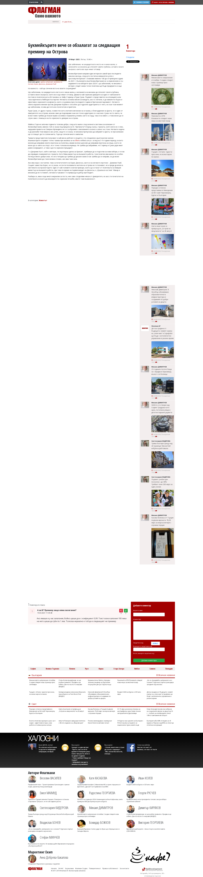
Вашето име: (138, 610)
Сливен (152, 668)
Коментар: (137, 619)
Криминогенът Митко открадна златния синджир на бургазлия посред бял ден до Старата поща (99, 682)
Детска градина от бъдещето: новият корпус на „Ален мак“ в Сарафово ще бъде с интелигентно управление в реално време (162, 333)
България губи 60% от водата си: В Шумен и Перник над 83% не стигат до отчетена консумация (160, 723)
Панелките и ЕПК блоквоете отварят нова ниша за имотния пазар (161, 118)
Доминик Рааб (51, 84)
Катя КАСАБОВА (98, 778)
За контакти (124, 868)
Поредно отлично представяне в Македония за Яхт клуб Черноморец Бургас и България (162, 191)
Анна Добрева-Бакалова (54, 857)
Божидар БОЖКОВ (99, 822)
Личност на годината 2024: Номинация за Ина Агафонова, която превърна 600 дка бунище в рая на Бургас (100, 800)
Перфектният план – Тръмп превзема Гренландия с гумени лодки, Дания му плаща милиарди (48, 786)
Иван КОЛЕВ (145, 778)
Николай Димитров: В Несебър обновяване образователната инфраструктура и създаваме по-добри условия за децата (160, 295)
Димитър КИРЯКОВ (149, 807)
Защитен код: (138, 643)
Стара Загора (118, 668)
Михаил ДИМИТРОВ (101, 807)
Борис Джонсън (39, 84)
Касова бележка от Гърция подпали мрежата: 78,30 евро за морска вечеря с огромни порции (162, 521)
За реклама (69, 868)
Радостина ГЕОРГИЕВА (102, 792)
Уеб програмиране (154, 873)
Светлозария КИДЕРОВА (54, 807)
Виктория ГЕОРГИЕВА (150, 822)
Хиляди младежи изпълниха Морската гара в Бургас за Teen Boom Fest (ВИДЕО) (72, 694)
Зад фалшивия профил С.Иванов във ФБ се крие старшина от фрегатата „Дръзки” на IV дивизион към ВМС (99, 786)
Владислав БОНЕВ (50, 822)
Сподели (130, 57)
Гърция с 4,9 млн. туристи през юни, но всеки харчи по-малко (161, 154)
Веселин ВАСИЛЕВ (50, 778)
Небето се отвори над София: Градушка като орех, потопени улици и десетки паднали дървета (161, 409)
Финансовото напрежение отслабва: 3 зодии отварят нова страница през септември (162, 81)
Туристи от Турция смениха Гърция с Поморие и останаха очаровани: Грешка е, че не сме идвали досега (48, 800)
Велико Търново (52, 668)
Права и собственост (110, 868)
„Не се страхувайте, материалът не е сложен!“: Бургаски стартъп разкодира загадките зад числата (160, 682)
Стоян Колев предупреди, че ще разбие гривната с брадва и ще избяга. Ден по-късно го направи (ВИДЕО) (70, 683)
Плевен (72, 668)
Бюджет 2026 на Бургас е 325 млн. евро (129, 693)
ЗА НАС (60, 868)
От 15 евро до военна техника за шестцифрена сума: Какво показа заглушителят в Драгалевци (129, 711)
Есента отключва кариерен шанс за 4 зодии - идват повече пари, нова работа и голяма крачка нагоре (42, 723)
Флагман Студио (81, 868)
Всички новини (166, 675)
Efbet (77, 140)
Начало (54, 868)
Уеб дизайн (143, 873)
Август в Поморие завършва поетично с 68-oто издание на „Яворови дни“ (72, 722)
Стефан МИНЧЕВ (50, 837)
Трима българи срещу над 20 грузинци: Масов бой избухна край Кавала (161, 445)
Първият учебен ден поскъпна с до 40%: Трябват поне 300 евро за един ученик (161, 483)
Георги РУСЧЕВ (147, 792)
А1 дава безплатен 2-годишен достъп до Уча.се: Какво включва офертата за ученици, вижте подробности (99, 22)
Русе (87, 668)
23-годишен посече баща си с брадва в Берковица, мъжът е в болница (161, 371)
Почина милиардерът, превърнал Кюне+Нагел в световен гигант (100, 722)
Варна (101, 668)
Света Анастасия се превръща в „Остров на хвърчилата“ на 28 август (161, 228)
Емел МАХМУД (48, 792)
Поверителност (95, 868)
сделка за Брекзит (46, 82)
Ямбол (137, 668)
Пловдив (169, 668)
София (33, 668)
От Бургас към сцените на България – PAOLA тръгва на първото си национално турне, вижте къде (130, 723)
